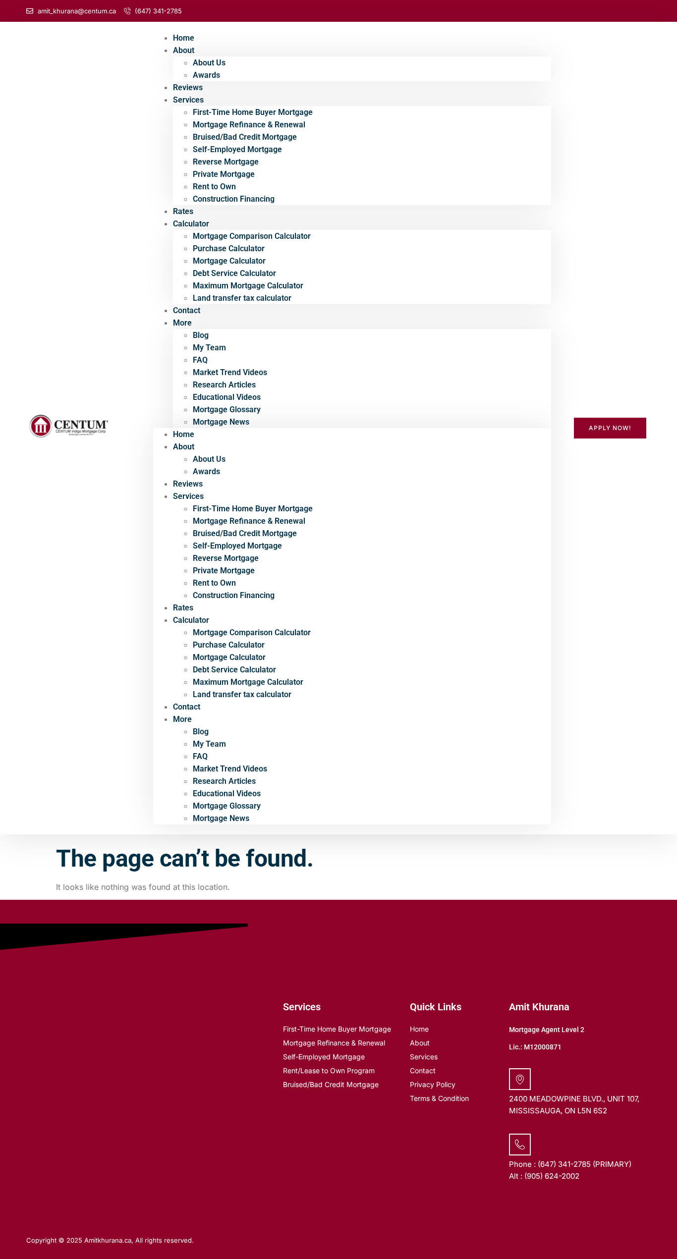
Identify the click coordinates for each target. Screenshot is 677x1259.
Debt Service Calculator (234, 273)
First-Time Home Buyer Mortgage (253, 112)
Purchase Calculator (229, 248)
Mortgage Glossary (227, 409)
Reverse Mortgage (226, 161)
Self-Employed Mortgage (237, 149)
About (183, 50)
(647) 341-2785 (564, 1164)
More (182, 323)
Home (183, 434)
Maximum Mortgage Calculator (248, 285)
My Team (209, 347)
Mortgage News (221, 422)
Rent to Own (214, 186)
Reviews (188, 484)
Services (188, 100)
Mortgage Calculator (229, 261)
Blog (201, 335)
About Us (209, 62)
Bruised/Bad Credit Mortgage (245, 137)
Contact (186, 707)
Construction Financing (234, 199)
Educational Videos (227, 397)
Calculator (191, 223)
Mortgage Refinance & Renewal (249, 124)
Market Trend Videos (230, 372)
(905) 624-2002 (551, 1176)
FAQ (200, 360)
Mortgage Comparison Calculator (252, 236)
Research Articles (224, 384)
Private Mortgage (224, 174)
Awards (206, 75)
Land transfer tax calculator (242, 298)
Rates (183, 607)
